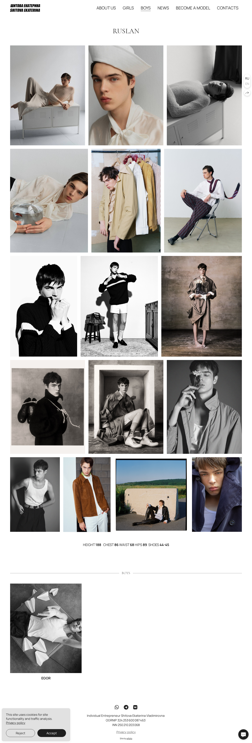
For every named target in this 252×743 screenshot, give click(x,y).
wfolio (129, 738)
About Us (106, 8)
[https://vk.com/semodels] (135, 707)
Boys (146, 8)
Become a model (193, 8)
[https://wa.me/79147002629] (117, 707)
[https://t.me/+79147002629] (126, 707)
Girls (128, 8)
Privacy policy (126, 732)
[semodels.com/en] (25, 8)
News (163, 8)
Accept (51, 733)
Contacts (227, 8)
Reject (20, 733)
